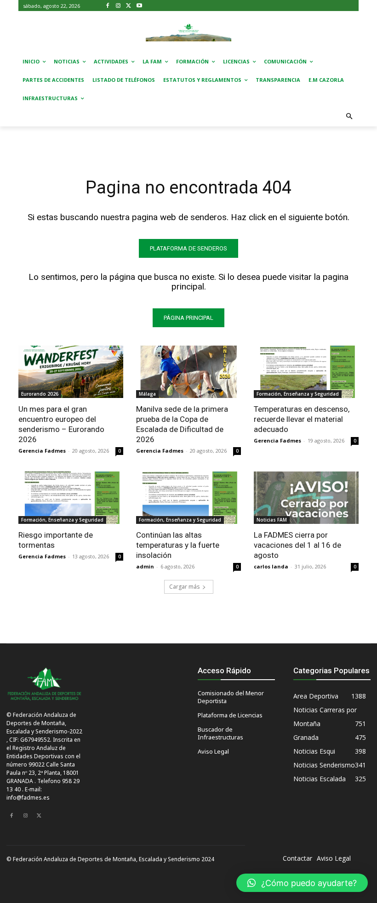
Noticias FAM (272, 520)
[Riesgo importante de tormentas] (70, 497)
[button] (349, 117)
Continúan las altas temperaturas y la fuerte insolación (177, 545)
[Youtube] (139, 5)
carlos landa (271, 566)
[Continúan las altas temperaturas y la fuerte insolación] (188, 497)
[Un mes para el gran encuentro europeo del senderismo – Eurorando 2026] (70, 372)
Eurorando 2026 (39, 394)
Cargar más (184, 587)
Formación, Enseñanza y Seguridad (298, 394)
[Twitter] (129, 5)
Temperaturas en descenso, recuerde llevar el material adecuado (301, 419)
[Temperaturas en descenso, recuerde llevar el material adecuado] (306, 372)
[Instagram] (118, 5)
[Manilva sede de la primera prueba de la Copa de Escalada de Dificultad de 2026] (188, 372)
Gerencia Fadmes (42, 450)
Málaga (147, 394)
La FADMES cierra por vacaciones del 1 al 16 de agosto (297, 545)
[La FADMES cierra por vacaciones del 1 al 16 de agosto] (306, 497)
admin (145, 566)
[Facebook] (108, 5)
